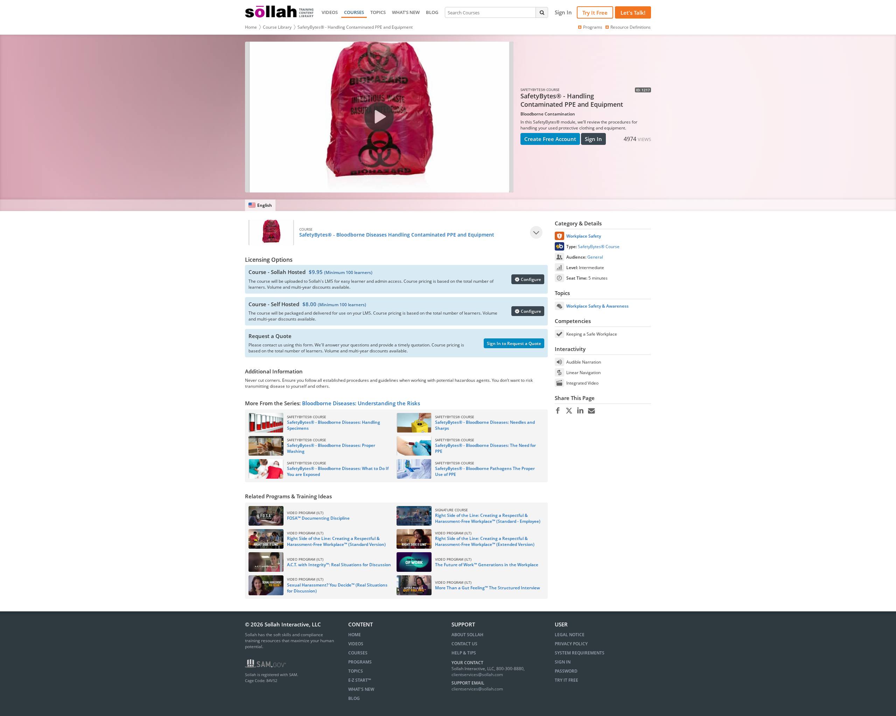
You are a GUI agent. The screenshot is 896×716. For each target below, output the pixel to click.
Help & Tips (463, 653)
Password (566, 671)
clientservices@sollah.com (477, 675)
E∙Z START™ (359, 680)
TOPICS (378, 12)
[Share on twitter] (569, 410)
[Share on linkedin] (580, 410)
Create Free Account (550, 138)
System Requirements (579, 653)
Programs (592, 27)
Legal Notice (569, 635)
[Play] (536, 232)
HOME (354, 635)
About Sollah (467, 635)
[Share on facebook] (557, 410)
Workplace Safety (583, 236)
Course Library (277, 27)
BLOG (432, 12)
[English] (260, 205)
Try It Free (595, 12)
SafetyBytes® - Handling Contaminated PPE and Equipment (355, 27)
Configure (530, 279)
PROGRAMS (360, 662)
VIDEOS (330, 12)
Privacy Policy (571, 644)
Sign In (593, 138)
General (595, 257)
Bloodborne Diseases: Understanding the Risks (361, 403)
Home (251, 27)
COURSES (354, 12)
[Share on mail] (591, 410)
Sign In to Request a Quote (514, 343)
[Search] (542, 12)
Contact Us (464, 644)
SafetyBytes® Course (599, 247)
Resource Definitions (630, 27)
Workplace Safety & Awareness (597, 306)
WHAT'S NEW (406, 12)
